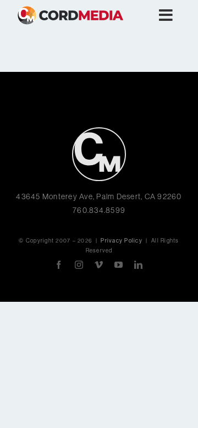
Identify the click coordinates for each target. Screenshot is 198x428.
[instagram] (79, 265)
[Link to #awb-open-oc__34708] (166, 15)
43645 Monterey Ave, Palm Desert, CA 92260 (99, 196)
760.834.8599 (99, 210)
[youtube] (118, 265)
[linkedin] (138, 265)
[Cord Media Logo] (99, 131)
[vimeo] (99, 265)
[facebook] (58, 265)
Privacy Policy (121, 240)
